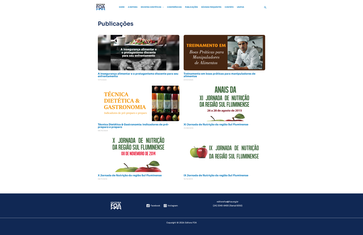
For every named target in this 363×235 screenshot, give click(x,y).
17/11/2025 (102, 80)
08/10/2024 (103, 131)
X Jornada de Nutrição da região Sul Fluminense (130, 175)
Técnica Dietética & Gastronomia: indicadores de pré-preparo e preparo (133, 126)
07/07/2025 (188, 80)
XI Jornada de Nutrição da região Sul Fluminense (216, 124)
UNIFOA (240, 7)
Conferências (174, 7)
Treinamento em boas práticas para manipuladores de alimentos (219, 75)
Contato (229, 7)
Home (121, 7)
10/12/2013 (188, 179)
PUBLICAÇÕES (191, 7)
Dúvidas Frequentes (211, 7)
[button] (162, 7)
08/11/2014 (102, 179)
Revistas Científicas (151, 7)
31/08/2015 (188, 128)
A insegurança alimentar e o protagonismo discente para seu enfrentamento (138, 75)
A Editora (132, 7)
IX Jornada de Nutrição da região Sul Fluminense (216, 175)
